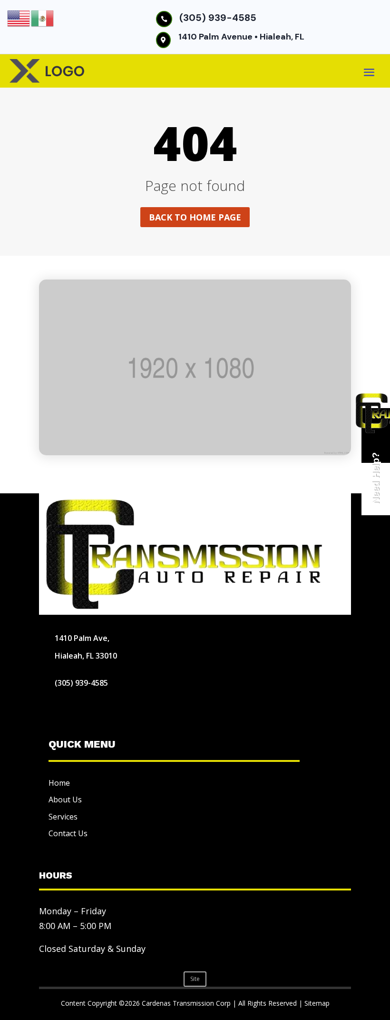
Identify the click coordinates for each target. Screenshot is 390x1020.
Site (195, 979)
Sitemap (317, 1003)
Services (63, 816)
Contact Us (68, 833)
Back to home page (195, 217)
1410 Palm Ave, (82, 638)
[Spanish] (43, 17)
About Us (65, 799)
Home (59, 783)
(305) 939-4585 (217, 17)
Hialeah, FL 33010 (86, 655)
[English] (19, 17)
